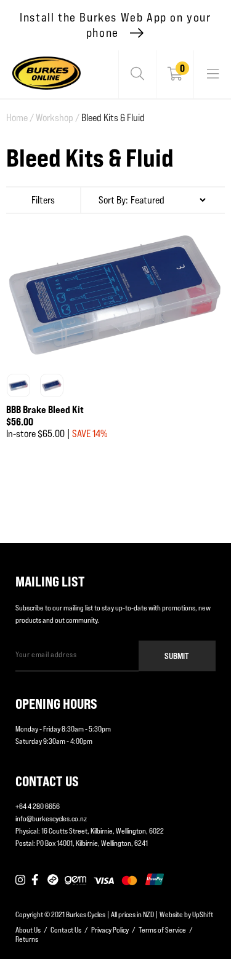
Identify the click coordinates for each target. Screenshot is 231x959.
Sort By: (113, 200)
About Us (28, 929)
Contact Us (66, 929)
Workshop (57, 118)
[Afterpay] (53, 880)
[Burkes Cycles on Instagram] (20, 880)
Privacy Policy (110, 929)
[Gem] (75, 880)
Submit (176, 655)
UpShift (202, 914)
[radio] (18, 385)
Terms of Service (162, 929)
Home (20, 118)
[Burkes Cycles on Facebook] (36, 880)
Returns (26, 939)
